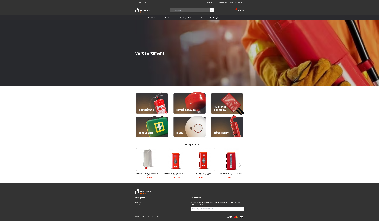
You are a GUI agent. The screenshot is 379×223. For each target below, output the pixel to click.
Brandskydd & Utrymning (188, 18)
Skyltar (203, 18)
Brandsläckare (152, 18)
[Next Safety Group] (142, 10)
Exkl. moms (238, 3)
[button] (240, 165)
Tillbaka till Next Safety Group (143, 3)
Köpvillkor (138, 202)
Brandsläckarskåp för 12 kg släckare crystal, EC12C (147, 174)
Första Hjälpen (215, 18)
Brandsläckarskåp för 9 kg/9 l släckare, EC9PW (203, 174)
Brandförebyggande (168, 18)
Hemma (227, 18)
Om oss (137, 204)
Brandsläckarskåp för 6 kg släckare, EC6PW (175, 174)
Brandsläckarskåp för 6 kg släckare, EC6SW (231, 174)
